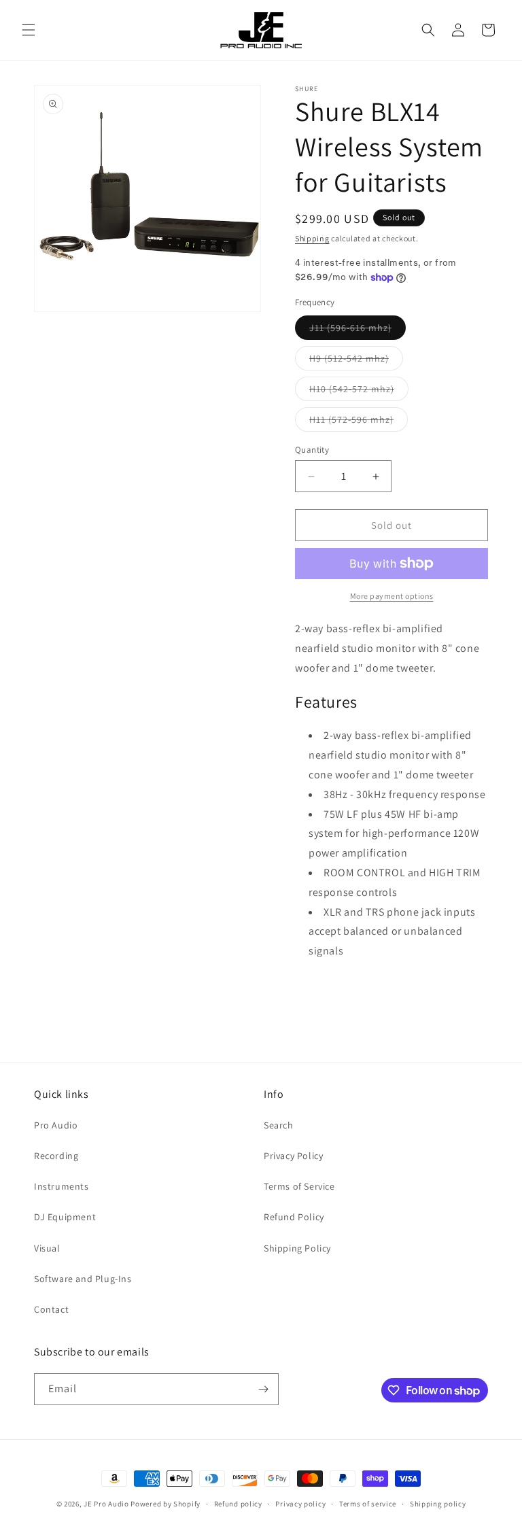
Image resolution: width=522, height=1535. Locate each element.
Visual (47, 1248)
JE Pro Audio (106, 1503)
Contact (51, 1309)
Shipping (312, 238)
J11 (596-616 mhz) (357, 330)
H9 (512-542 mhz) (356, 360)
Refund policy (238, 1503)
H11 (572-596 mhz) (358, 422)
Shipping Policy (297, 1248)
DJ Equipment (65, 1217)
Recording (56, 1156)
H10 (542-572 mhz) (358, 391)
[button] (29, 30)
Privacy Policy (293, 1156)
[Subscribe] (263, 1389)
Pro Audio (55, 1125)
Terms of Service (299, 1186)
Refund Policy (294, 1217)
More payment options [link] (392, 596)
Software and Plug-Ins (83, 1279)
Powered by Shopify (165, 1503)
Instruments (61, 1186)
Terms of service (367, 1503)
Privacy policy (300, 1503)
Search (279, 1125)
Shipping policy (438, 1503)
